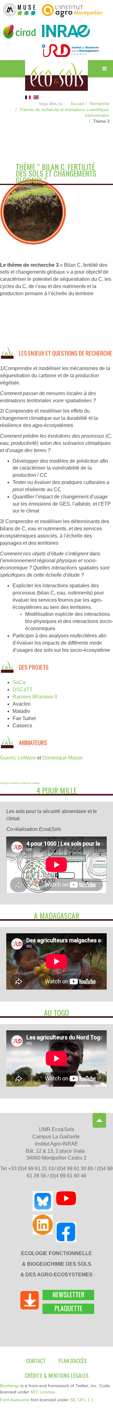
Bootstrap (9, 1385)
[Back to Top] (99, 1120)
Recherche (99, 103)
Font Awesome (15, 1399)
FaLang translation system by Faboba (20, 783)
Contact (36, 1361)
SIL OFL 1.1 (82, 1399)
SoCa (19, 682)
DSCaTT (23, 689)
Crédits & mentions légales (57, 1375)
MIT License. (43, 1391)
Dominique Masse (62, 757)
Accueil (77, 103)
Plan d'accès (72, 1361)
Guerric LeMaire (18, 757)
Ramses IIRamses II (35, 696)
